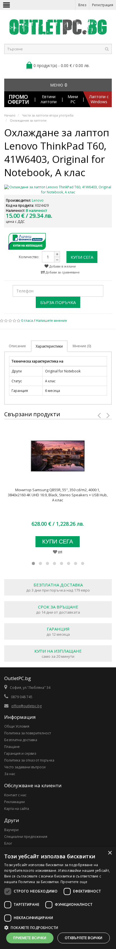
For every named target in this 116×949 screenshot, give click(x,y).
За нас (9, 773)
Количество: (29, 256)
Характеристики (49, 346)
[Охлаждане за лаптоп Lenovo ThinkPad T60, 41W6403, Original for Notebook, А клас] (58, 190)
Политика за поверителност (27, 733)
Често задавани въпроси (25, 767)
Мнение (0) (82, 346)
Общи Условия (16, 726)
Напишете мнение (51, 320)
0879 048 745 (21, 697)
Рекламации (14, 801)
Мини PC (73, 99)
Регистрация (102, 5)
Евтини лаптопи (49, 99)
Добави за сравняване (62, 272)
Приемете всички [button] (29, 937)
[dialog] (58, 898)
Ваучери (11, 829)
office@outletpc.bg (26, 706)
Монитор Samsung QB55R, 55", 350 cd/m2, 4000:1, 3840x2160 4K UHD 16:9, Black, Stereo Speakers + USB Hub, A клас (58, 494)
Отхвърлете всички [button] (83, 937)
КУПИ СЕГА (82, 257)
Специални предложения (25, 836)
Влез (82, 5)
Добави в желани (62, 266)
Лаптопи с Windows (99, 99)
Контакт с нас (15, 795)
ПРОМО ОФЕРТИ (18, 99)
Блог (8, 843)
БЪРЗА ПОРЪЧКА (58, 302)
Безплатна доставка (20, 739)
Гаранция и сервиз (20, 753)
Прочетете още (74, 881)
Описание (17, 346)
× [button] (110, 853)
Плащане (12, 746)
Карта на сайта (16, 808)
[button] (58, 927)
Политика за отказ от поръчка (29, 760)
